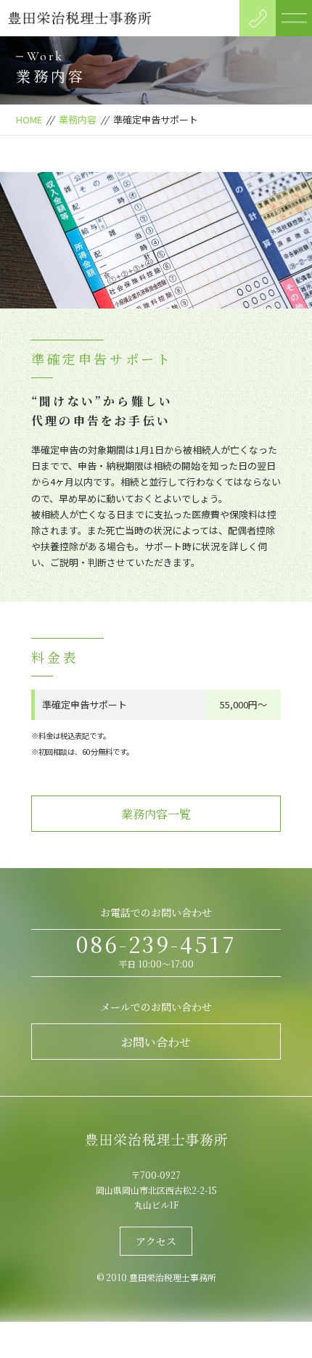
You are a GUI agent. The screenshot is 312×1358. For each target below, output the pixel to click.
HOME (29, 119)
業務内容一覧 (156, 814)
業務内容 (78, 119)
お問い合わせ (156, 1042)
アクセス (156, 1241)
